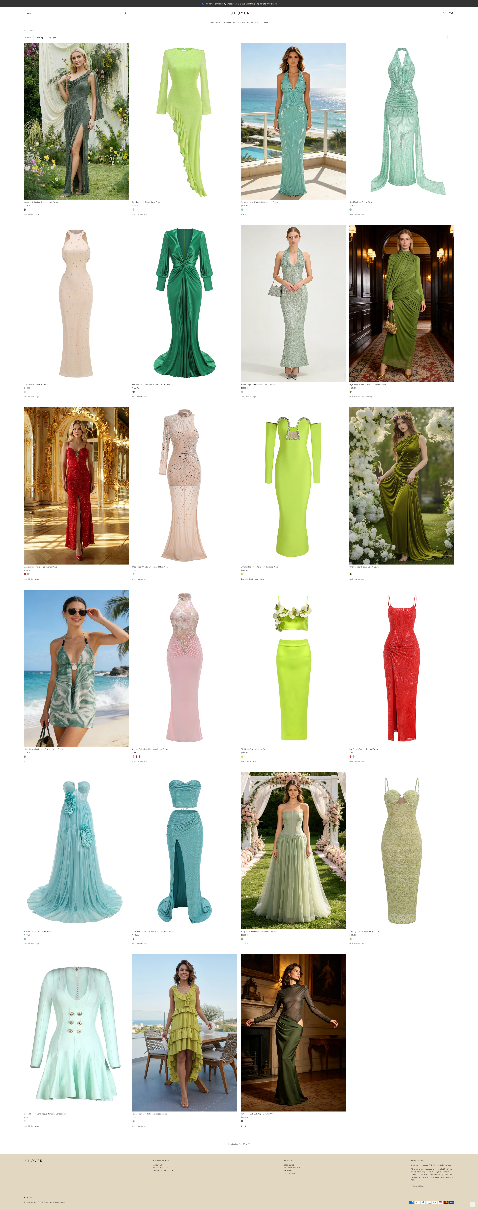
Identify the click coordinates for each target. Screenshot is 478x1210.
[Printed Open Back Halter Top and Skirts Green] (76, 668)
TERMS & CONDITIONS (163, 1170)
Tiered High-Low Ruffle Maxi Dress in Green (150, 1114)
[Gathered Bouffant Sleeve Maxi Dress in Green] (184, 303)
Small (25, 214)
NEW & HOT (215, 23)
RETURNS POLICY (291, 1170)
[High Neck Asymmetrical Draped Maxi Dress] (401, 303)
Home (26, 31)
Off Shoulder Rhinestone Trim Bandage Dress (259, 567)
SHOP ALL (255, 23)
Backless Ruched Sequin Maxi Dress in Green (259, 202)
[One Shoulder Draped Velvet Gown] (401, 485)
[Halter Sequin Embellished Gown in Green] (293, 303)
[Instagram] (31, 1198)
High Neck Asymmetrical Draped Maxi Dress (367, 384)
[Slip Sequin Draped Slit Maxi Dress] (401, 668)
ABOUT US (157, 1165)
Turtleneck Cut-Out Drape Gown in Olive (257, 1114)
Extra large (369, 397)
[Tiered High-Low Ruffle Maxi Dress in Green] (184, 1032)
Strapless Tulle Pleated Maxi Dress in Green (258, 931)
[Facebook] (24, 1198)
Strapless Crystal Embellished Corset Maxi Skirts (152, 931)
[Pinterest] (27, 1198)
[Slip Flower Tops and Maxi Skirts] (293, 668)
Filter (29, 37)
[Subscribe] (451, 1186)
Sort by (40, 37)
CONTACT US (290, 1173)
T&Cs (413, 1180)
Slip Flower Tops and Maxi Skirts (254, 749)
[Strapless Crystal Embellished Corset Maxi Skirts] (184, 850)
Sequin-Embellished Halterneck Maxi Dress (150, 749)
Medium (31, 214)
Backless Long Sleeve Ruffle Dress (146, 202)
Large (37, 214)
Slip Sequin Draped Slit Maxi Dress (363, 749)
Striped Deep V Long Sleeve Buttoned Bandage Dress (46, 1114)
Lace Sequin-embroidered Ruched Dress (40, 567)
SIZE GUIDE (289, 1165)
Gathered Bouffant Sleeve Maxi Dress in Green (151, 384)
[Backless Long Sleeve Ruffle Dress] (184, 121)
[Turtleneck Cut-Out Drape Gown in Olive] (293, 1032)
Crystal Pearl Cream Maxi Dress (37, 384)
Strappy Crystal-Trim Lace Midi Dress (364, 931)
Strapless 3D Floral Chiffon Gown (37, 931)
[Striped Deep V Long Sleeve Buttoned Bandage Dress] (76, 1032)
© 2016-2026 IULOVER (33, 1202)
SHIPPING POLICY (292, 1168)
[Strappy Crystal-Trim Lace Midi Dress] (401, 850)
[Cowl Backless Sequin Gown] (401, 121)
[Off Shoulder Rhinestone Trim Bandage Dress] (293, 485)
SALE (266, 23)
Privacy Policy (445, 1177)
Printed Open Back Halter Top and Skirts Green (43, 749)
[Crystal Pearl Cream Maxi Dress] (76, 303)
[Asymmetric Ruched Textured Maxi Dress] (76, 121)
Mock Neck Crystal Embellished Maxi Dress (150, 567)
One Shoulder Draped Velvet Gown (364, 567)
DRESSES (228, 23)
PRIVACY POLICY (160, 1168)
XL (248, 944)
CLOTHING (242, 23)
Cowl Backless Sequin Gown (361, 202)
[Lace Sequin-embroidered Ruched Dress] (76, 485)
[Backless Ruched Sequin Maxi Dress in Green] (293, 121)
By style (52, 37)
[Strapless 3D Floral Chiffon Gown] (76, 850)
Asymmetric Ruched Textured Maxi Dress (41, 202)
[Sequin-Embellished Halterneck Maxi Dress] (184, 668)
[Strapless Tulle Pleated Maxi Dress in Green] (293, 850)
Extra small (244, 579)
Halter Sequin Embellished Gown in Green (258, 384)
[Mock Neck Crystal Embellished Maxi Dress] (184, 485)
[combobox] (76, 13)
